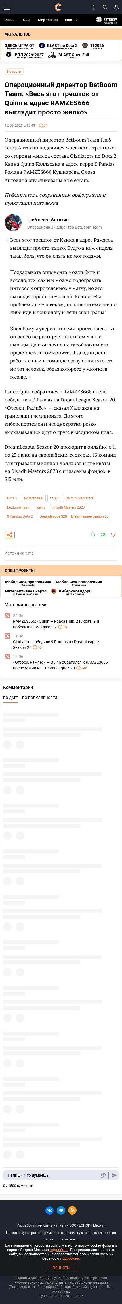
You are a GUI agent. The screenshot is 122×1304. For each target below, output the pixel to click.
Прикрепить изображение (102, 1175)
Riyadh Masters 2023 (68, 507)
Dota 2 (9, 20)
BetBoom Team (18, 507)
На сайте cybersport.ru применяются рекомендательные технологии (61, 1233)
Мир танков (48, 20)
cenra (41, 507)
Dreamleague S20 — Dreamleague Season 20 (74, 516)
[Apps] (93, 7)
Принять (61, 1268)
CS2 (26, 20)
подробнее (59, 1250)
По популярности (40, 698)
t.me (29, 553)
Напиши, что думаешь (28, 1175)
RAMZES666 (33, 498)
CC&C (54, 498)
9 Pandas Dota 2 (20, 516)
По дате (10, 698)
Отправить (114, 1175)
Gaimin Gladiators (79, 498)
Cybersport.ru (49, 1296)
